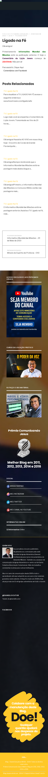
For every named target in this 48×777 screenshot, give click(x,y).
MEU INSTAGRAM (17, 494)
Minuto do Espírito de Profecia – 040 (23, 251)
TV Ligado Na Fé (21, 36)
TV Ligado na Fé (10, 114)
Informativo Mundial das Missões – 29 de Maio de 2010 (23, 238)
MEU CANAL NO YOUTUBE (20, 510)
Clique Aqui (19, 67)
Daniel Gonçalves (21, 34)
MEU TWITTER (16, 502)
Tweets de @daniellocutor (11, 599)
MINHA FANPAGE (17, 486)
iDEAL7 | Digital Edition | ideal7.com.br (32, 773)
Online (16, 530)
